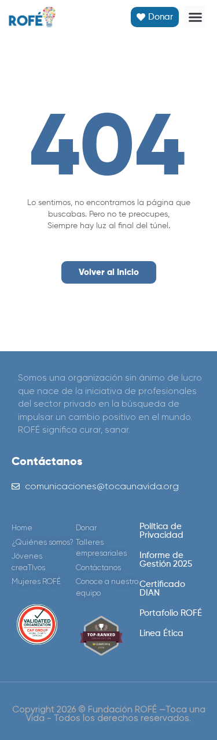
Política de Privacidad (161, 531)
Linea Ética (161, 633)
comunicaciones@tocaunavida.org (102, 486)
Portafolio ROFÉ (170, 613)
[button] (196, 17)
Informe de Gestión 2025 (165, 559)
